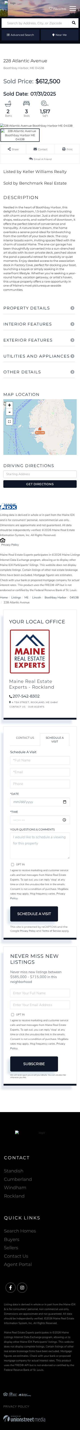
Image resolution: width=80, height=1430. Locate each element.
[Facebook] (10, 1288)
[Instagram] (22, 1288)
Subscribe (34, 1064)
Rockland (14, 1196)
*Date (14, 793)
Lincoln (36, 598)
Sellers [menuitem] (11, 1247)
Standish (13, 1171)
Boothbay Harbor (55, 598)
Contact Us (17, 706)
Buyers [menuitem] (11, 1239)
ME (26, 598)
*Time (14, 812)
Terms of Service (51, 931)
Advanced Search (22, 35)
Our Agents (36, 706)
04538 (74, 598)
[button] (73, 23)
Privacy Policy (10, 545)
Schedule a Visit (55, 739)
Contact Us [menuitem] (16, 1256)
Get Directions (40, 484)
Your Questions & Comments (32, 829)
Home (4, 598)
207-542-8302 (26, 696)
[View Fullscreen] (9, 421)
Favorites (59, 8)
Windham (15, 1187)
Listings (16, 598)
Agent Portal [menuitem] (18, 1264)
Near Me (61, 35)
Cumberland (18, 1179)
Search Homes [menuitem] (20, 1231)
